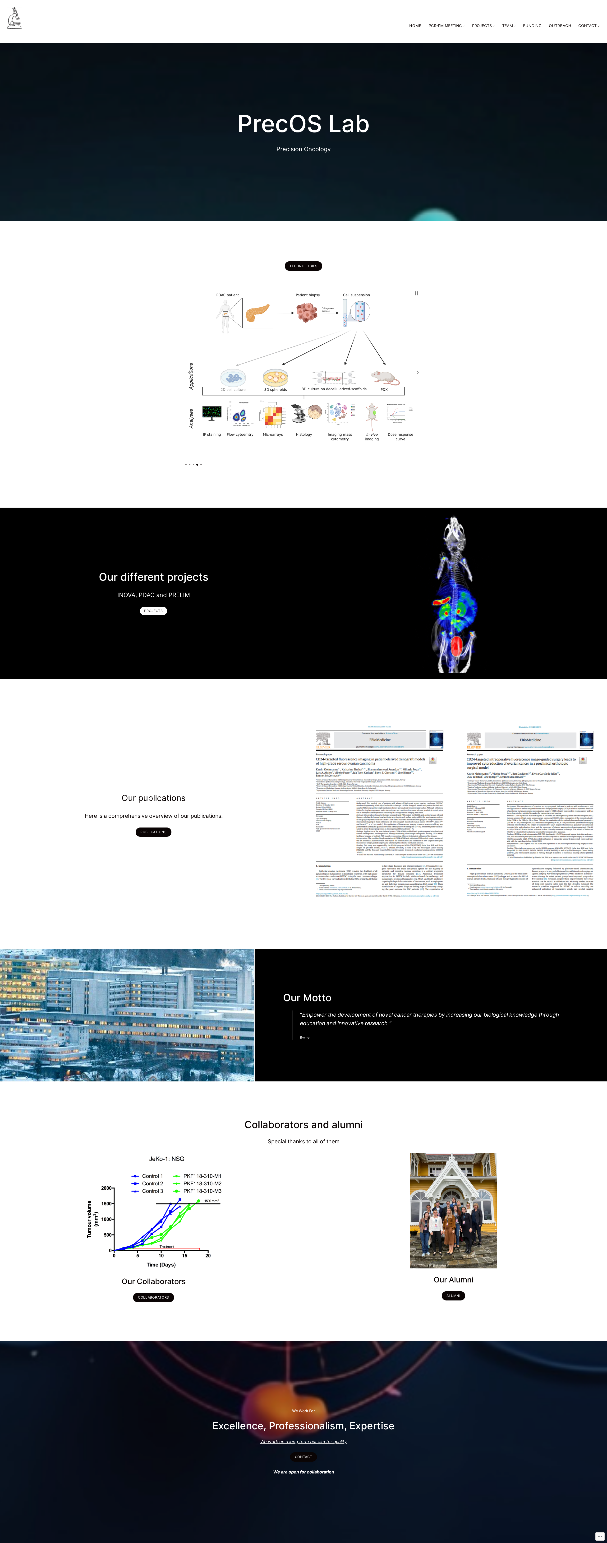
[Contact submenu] (599, 26)
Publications (153, 832)
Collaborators (153, 1297)
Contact (303, 1457)
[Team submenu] (515, 26)
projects (153, 611)
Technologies (303, 266)
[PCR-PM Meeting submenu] (464, 26)
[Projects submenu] (494, 26)
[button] (189, 372)
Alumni (453, 1296)
